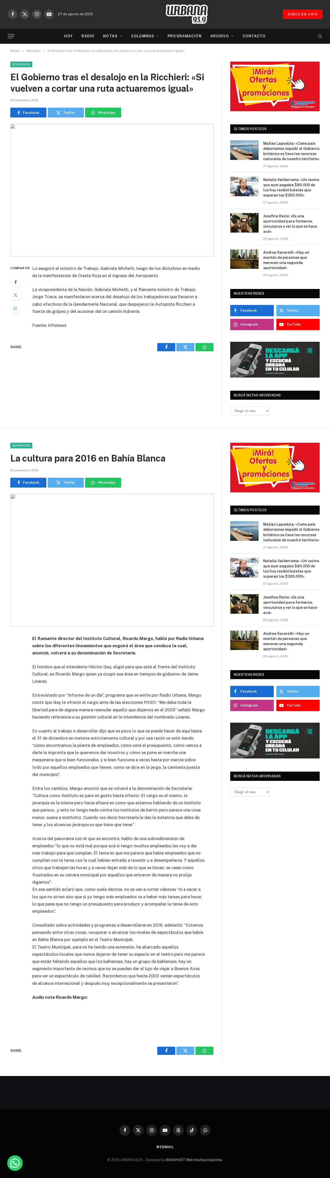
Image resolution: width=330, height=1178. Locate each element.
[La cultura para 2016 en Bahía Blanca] (111, 560)
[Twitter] (15, 295)
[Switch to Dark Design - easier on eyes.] (311, 36)
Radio (88, 36)
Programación (184, 36)
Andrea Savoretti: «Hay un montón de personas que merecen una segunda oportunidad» (286, 260)
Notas (110, 36)
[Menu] (11, 36)
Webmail (165, 1147)
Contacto (254, 36)
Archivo (219, 36)
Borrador (21, 64)
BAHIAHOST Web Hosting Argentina (194, 1160)
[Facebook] (15, 282)
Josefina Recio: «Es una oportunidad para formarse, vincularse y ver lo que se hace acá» (290, 224)
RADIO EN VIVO (303, 14)
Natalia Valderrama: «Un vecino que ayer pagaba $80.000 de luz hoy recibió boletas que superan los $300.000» (291, 187)
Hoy (68, 36)
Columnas (142, 36)
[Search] (319, 36)
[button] (15, 1163)
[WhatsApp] (15, 308)
